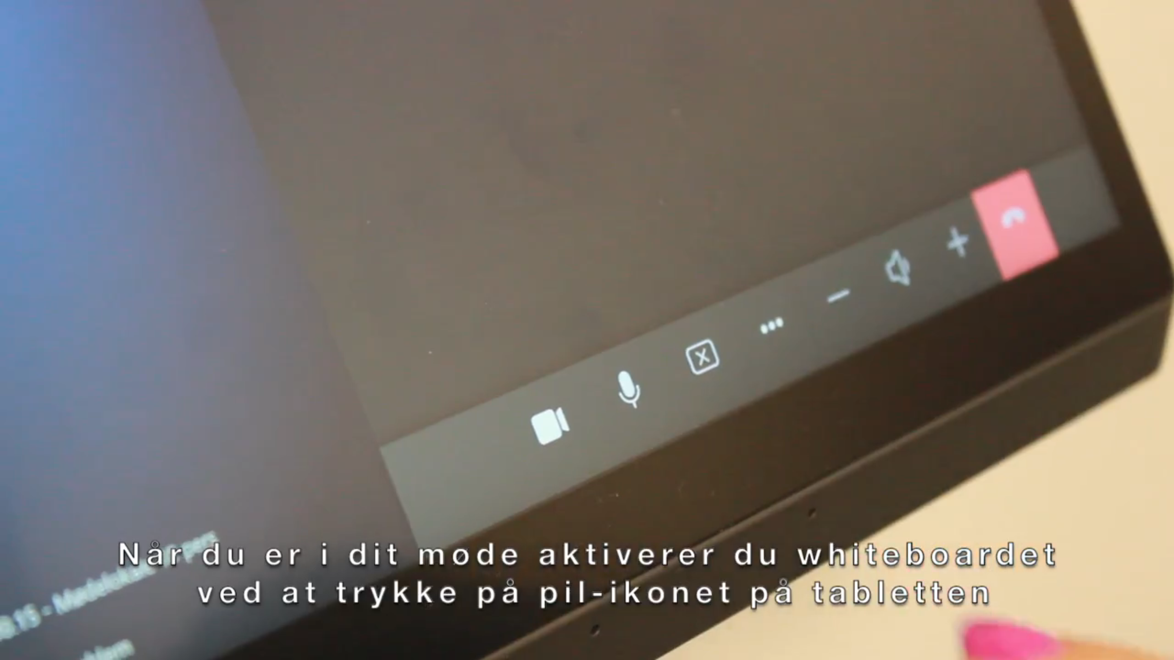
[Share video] (1166, 7)
